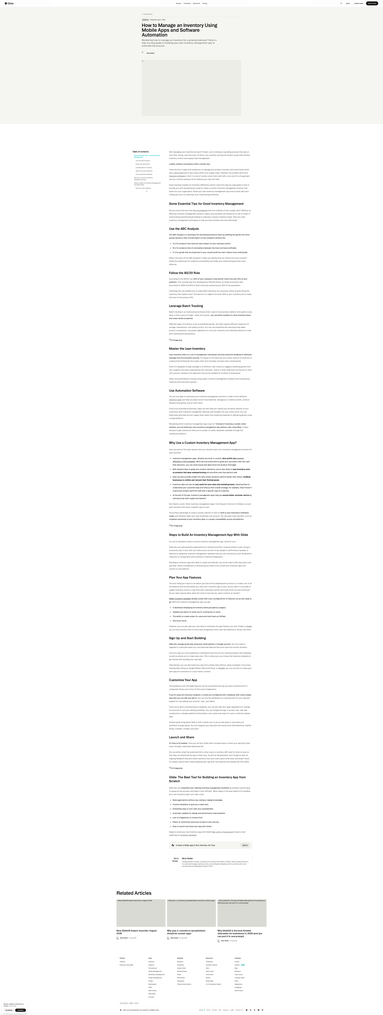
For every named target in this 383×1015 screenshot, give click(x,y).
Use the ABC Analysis (143, 160)
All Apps (151, 997)
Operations (145, 19)
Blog (236, 968)
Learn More (12, 1006)
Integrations (238, 984)
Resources (196, 3)
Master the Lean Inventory (144, 171)
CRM (150, 987)
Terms (208, 1010)
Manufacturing (182, 971)
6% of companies (200, 210)
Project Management (155, 978)
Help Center (210, 971)
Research (238, 971)
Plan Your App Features (143, 188)
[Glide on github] (262, 1010)
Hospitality (180, 981)
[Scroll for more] (147, 191)
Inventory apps (175, 400)
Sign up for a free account (223, 832)
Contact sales (358, 3)
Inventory (151, 961)
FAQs (236, 981)
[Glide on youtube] (246, 1010)
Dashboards (152, 984)
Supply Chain (181, 968)
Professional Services (184, 984)
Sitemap (225, 1010)
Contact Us (239, 1010)
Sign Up (245, 845)
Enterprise (180, 965)
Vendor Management (155, 971)
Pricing (204, 3)
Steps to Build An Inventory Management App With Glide (147, 183)
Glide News (209, 981)
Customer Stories (211, 965)
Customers (187, 3)
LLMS (232, 1010)
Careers (237, 965)
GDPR (131, 1003)
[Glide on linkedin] (258, 1010)
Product (178, 3)
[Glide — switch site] (10, 3)
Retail (179, 974)
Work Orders (152, 990)
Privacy (214, 1010)
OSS (219, 1010)
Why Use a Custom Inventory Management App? (143, 178)
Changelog (238, 987)
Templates (209, 961)
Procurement (152, 968)
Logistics (151, 965)
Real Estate (181, 978)
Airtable (221, 668)
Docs (207, 968)
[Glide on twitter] (254, 1010)
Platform (122, 961)
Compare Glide (239, 978)
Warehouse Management (156, 974)
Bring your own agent (126, 965)
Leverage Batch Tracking (144, 167)
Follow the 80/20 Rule (143, 164)
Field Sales (152, 994)
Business (180, 961)
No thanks (9, 1010)
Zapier (249, 626)
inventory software (177, 176)
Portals (150, 981)
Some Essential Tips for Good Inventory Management (147, 156)
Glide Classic (239, 990)
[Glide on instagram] (250, 1010)
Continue (20, 1010)
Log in (348, 3)
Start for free (372, 3)
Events (208, 978)
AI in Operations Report (213, 984)
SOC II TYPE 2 (124, 1003)
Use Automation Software (144, 174)
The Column (211, 862)
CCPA (136, 1003)
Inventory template (188, 835)
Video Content (225, 862)
